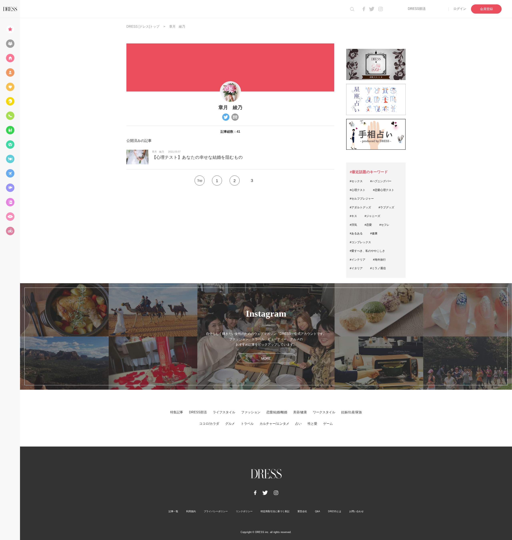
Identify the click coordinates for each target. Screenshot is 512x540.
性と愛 (312, 423)
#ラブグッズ (386, 207)
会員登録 (486, 9)
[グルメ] (10, 159)
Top (199, 180)
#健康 (373, 233)
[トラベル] (10, 173)
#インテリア (357, 259)
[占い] (10, 202)
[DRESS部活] (10, 43)
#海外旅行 (379, 259)
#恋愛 (368, 224)
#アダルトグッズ (360, 207)
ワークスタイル (324, 412)
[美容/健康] (10, 101)
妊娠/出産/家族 (351, 412)
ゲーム (328, 423)
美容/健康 (300, 412)
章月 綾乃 (158, 151)
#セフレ (384, 224)
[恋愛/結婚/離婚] (10, 87)
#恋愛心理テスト (383, 190)
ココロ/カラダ (209, 423)
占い (298, 423)
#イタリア (356, 268)
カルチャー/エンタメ (274, 423)
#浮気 (353, 224)
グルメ (230, 423)
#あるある (356, 233)
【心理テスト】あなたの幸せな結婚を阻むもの (197, 157)
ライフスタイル (224, 412)
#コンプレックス (360, 242)
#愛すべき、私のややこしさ (367, 250)
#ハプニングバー (380, 181)
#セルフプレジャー (362, 198)
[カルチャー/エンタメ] (10, 188)
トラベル (247, 423)
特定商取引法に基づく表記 (275, 511)
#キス (353, 216)
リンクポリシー (244, 511)
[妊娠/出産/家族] (10, 130)
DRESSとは (334, 511)
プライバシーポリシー (216, 511)
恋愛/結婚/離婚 (276, 412)
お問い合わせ (356, 511)
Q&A (317, 511)
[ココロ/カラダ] (10, 144)
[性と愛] (10, 216)
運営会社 (302, 511)
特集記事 (176, 412)
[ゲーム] (10, 231)
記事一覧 (173, 511)
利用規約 (191, 511)
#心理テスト (357, 190)
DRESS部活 (417, 8)
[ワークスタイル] (10, 115)
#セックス (356, 181)
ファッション (250, 412)
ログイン (459, 8)
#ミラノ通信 (378, 268)
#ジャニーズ (372, 216)
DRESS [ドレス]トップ (142, 26)
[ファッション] (10, 72)
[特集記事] (10, 29)
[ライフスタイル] (10, 58)
